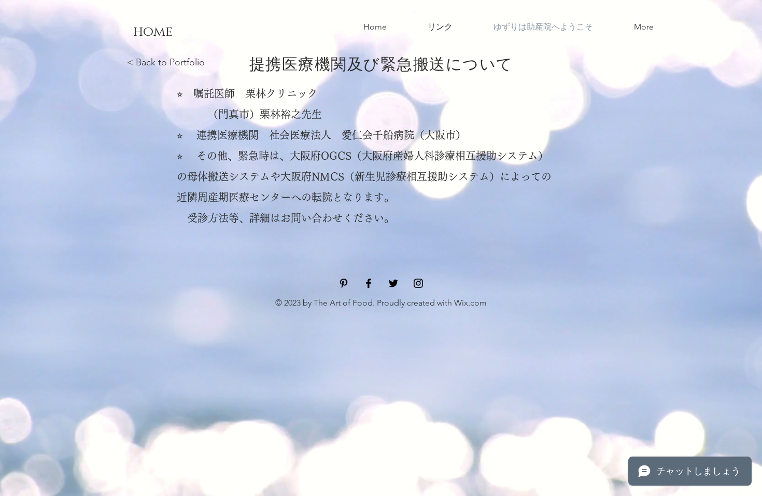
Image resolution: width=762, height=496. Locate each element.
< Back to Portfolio (166, 62)
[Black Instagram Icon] (418, 283)
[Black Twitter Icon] (393, 283)
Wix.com (470, 303)
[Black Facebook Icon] (368, 283)
